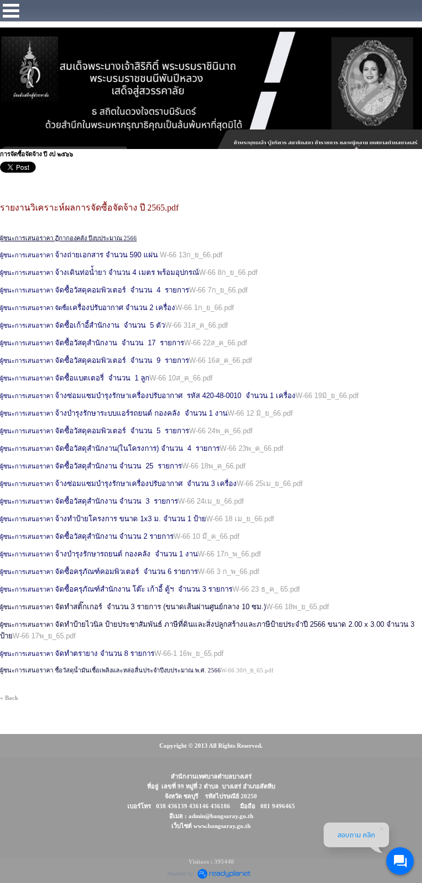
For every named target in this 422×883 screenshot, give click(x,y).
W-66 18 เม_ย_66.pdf (240, 519)
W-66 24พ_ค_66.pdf (221, 431)
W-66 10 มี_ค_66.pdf (207, 536)
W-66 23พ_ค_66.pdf (252, 448)
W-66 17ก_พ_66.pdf (229, 554)
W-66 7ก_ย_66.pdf (218, 290)
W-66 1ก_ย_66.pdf (204, 307)
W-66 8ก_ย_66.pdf (228, 272)
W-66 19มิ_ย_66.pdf (327, 395)
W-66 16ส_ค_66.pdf (220, 360)
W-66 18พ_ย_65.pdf (297, 607)
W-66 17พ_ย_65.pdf (44, 636)
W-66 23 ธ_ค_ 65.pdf (266, 589)
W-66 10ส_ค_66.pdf (181, 378)
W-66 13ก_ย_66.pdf (191, 255)
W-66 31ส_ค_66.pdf (196, 325)
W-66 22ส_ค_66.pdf (215, 343)
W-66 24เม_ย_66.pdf (211, 501)
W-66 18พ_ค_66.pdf (214, 466)
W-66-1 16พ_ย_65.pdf (189, 653)
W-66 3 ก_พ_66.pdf (228, 571)
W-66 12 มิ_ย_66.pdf (260, 413)
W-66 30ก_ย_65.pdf (247, 670)
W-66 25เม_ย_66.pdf (270, 483)
